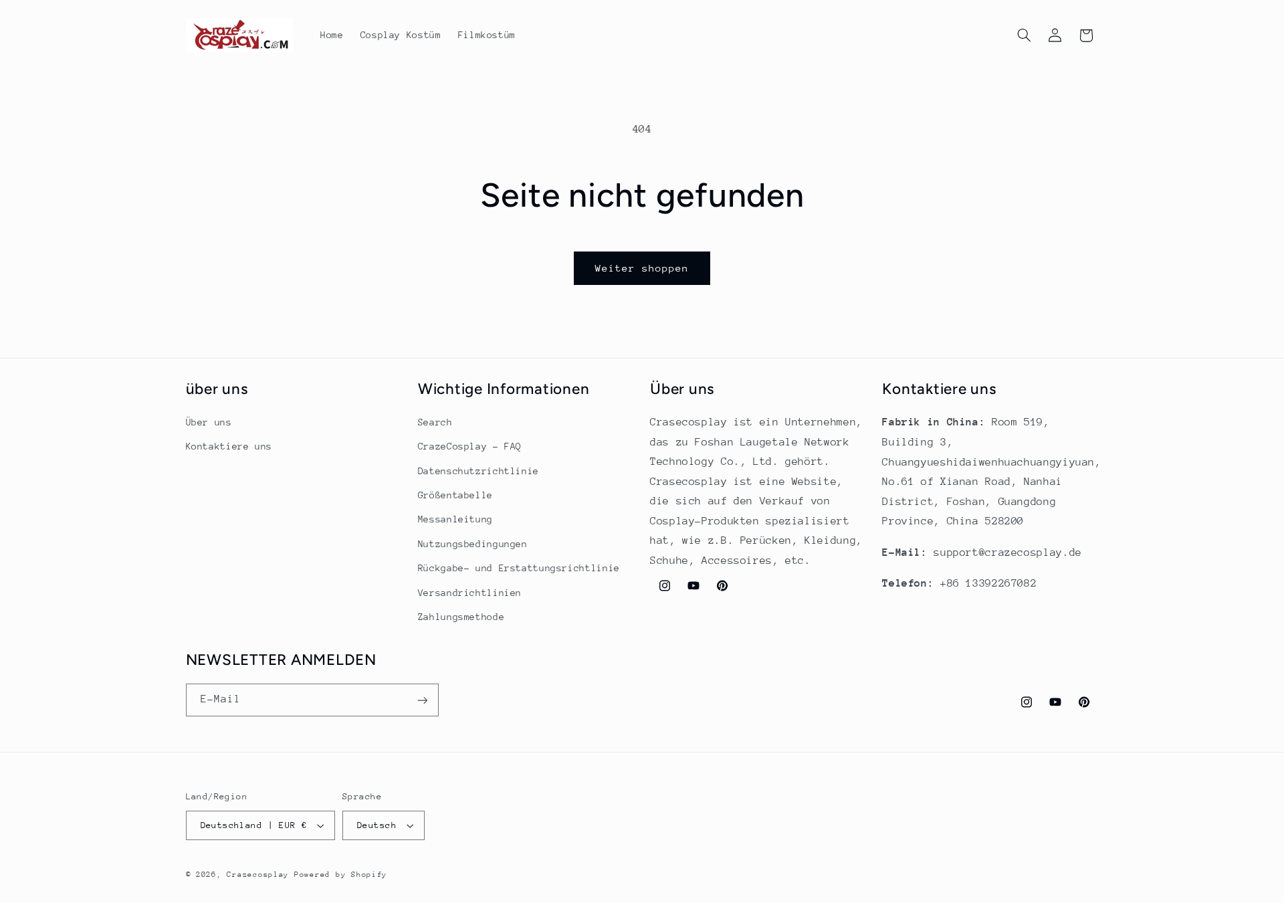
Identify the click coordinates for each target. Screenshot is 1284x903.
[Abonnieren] (422, 700)
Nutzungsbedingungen (473, 543)
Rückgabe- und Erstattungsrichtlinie (519, 568)
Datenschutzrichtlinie (478, 471)
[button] (1023, 35)
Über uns (209, 422)
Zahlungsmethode (461, 616)
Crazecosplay (258, 874)
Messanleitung (455, 519)
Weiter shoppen (642, 268)
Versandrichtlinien (470, 592)
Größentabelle (455, 495)
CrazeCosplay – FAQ (470, 446)
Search (435, 422)
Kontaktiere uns (229, 446)
